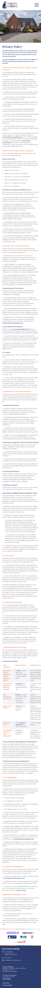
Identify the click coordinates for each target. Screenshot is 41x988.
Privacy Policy (5, 983)
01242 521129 (7, 958)
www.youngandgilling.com (20, 329)
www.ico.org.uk (21, 890)
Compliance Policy (7, 985)
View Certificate (6, 978)
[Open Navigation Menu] (37, 4)
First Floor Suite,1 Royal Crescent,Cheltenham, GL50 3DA (10, 953)
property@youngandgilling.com (12, 137)
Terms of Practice (6, 979)
